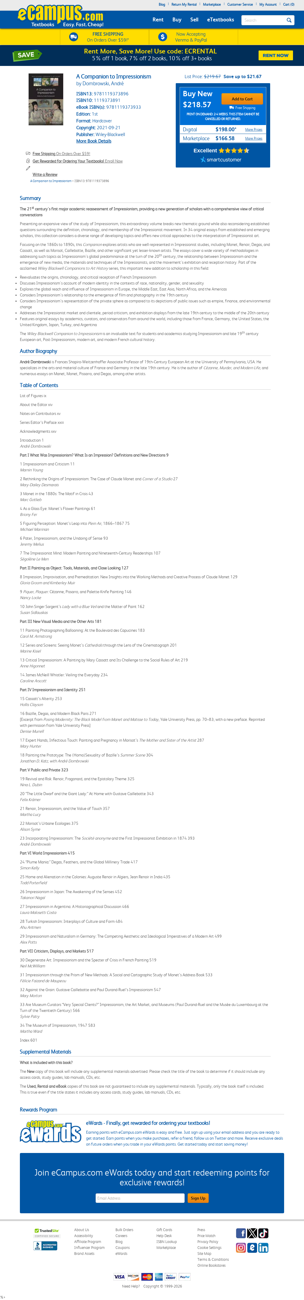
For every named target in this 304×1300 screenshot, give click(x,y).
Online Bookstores (211, 1265)
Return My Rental (184, 4)
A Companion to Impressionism (51, 181)
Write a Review (45, 174)
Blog (162, 4)
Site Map (204, 1253)
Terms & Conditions (213, 1259)
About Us (81, 1230)
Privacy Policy (207, 1241)
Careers (121, 1235)
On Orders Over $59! (61, 153)
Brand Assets (84, 1253)
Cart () (288, 4)
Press (201, 1230)
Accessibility (83, 1235)
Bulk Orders (124, 1230)
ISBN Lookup (166, 1241)
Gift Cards (164, 1230)
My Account (268, 4)
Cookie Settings (209, 1247)
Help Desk (164, 1235)
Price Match (206, 1235)
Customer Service (240, 4)
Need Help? (131, 1286)
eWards (121, 1253)
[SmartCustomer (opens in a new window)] (221, 160)
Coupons (122, 1247)
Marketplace (212, 4)
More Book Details (93, 141)
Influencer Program (89, 1247)
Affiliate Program (87, 1241)
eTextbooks (220, 19)
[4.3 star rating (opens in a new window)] (234, 151)
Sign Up (198, 1198)
